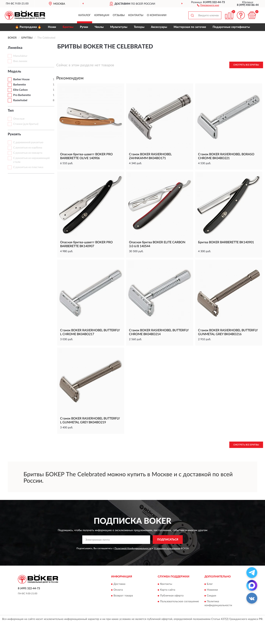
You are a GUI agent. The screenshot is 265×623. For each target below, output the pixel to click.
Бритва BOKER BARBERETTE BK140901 (226, 242)
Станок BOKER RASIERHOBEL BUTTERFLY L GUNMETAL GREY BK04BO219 (90, 420)
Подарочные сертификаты (231, 27)
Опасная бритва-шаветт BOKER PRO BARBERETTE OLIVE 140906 (86, 156)
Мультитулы (118, 27)
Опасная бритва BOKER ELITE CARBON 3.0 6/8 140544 (157, 244)
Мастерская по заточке (190, 27)
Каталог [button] (84, 15)
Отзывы (119, 15)
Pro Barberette (22, 95)
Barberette (19, 84)
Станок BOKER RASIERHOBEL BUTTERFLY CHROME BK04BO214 (159, 332)
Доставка (119, 584)
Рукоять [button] (14, 134)
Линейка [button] (15, 48)
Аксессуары (159, 27)
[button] (208, 5)
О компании (156, 15)
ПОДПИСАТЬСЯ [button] (167, 539)
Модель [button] (14, 71)
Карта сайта (167, 590)
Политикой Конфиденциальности (132, 548)
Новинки (212, 590)
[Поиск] (192, 15)
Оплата (118, 590)
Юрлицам (101, 15)
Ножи (52, 27)
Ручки (84, 27)
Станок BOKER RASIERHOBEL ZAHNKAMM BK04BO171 (150, 156)
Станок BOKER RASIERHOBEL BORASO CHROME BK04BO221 (226, 156)
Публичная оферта (172, 596)
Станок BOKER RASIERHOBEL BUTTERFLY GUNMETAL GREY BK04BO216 (228, 332)
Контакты (135, 15)
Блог (210, 584)
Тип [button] (11, 110)
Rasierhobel (20, 100)
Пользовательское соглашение (179, 601)
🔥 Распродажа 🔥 (28, 27)
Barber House (21, 79)
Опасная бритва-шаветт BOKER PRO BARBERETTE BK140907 (86, 244)
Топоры (139, 27)
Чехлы (99, 27)
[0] (252, 15)
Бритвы (68, 27)
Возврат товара (123, 596)
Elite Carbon (20, 90)
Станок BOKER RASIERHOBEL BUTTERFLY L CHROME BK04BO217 (90, 332)
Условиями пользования (167, 548)
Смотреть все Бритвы (246, 65)
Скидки (211, 596)
